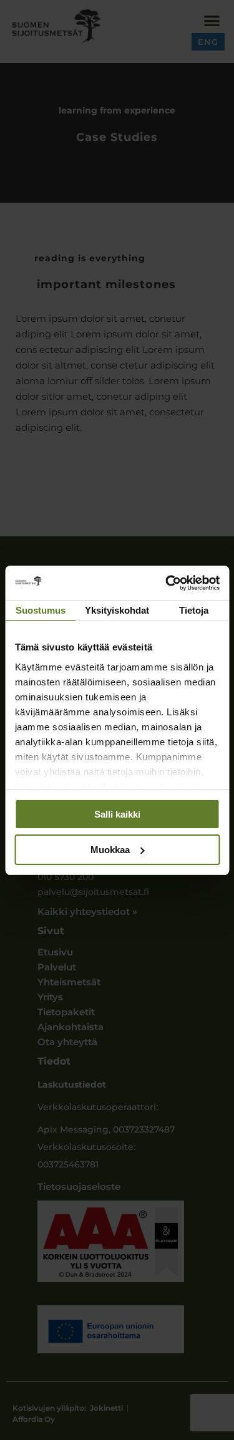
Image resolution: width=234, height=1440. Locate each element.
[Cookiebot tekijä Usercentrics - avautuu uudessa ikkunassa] (167, 583)
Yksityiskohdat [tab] (117, 610)
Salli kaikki (117, 814)
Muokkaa (110, 849)
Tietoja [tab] (193, 610)
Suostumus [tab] (41, 610)
